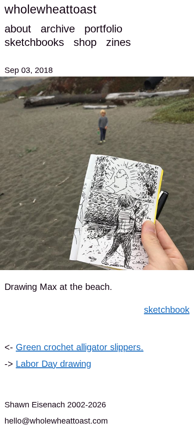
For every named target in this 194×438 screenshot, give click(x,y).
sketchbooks (34, 42)
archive (58, 29)
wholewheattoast (51, 9)
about (18, 29)
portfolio (103, 29)
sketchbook (166, 310)
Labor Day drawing (53, 364)
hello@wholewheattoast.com (56, 420)
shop (85, 42)
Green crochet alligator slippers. (79, 347)
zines (118, 42)
